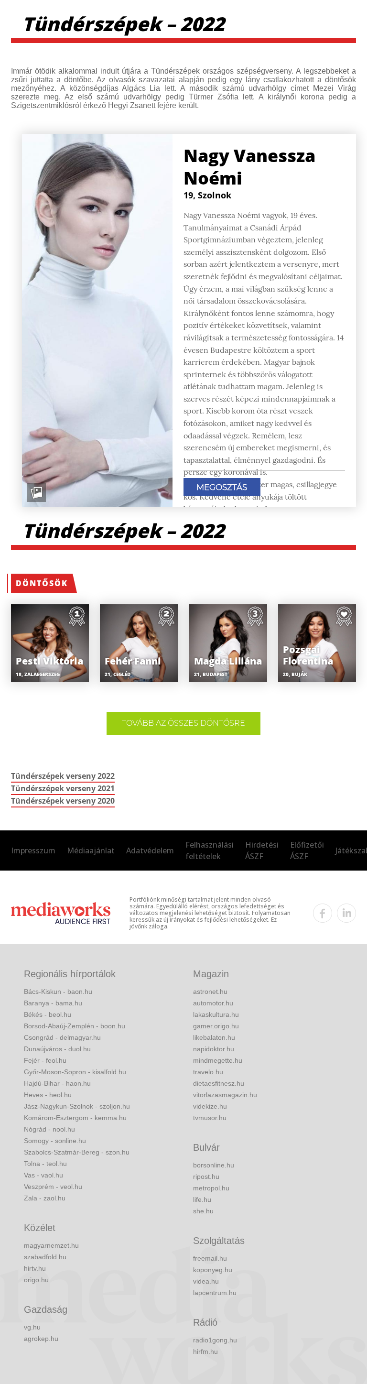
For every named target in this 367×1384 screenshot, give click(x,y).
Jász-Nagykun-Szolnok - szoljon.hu (77, 1106)
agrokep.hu (41, 1338)
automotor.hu (213, 1003)
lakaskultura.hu (216, 1014)
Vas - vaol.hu (43, 1175)
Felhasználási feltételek (209, 850)
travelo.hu (208, 1072)
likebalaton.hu (214, 1037)
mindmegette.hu (217, 1060)
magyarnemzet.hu (51, 1245)
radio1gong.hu (215, 1340)
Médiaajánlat (91, 850)
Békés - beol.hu (47, 1014)
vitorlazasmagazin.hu (225, 1095)
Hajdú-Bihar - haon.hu (57, 1083)
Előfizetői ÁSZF (307, 850)
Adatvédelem (150, 850)
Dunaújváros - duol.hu (57, 1049)
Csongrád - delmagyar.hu (62, 1037)
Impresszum (33, 850)
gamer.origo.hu (216, 1026)
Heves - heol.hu (48, 1095)
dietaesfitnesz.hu (218, 1083)
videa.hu (206, 1281)
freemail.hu (210, 1258)
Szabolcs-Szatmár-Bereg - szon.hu (77, 1152)
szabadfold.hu (45, 1257)
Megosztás (221, 487)
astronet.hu (210, 991)
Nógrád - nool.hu (49, 1129)
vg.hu (32, 1327)
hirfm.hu (205, 1351)
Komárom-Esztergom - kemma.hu (75, 1118)
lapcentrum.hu (215, 1293)
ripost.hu (206, 1176)
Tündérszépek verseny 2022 (63, 776)
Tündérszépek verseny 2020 (63, 801)
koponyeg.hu (212, 1270)
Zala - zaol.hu (44, 1198)
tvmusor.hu (210, 1118)
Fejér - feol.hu (45, 1060)
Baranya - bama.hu (53, 1003)
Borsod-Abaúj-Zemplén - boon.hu (74, 1026)
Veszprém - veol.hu (53, 1186)
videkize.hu (210, 1106)
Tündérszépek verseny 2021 (63, 788)
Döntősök (42, 583)
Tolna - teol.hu (45, 1163)
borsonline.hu (213, 1165)
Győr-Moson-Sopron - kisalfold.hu (75, 1072)
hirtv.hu (35, 1268)
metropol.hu (211, 1188)
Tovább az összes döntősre (183, 723)
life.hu (202, 1199)
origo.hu (36, 1280)
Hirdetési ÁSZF (262, 850)
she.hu (203, 1211)
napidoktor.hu (213, 1049)
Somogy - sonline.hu (55, 1140)
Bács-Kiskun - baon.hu (58, 991)
